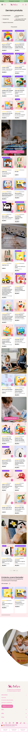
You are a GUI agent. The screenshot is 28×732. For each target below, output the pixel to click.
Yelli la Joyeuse (6, 484)
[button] (7, 43)
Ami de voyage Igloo (20, 461)
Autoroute (17, 113)
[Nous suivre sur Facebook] (2, 723)
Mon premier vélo (6, 438)
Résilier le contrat (7, 706)
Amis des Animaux (19, 90)
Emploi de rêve (18, 438)
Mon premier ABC (19, 507)
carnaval (17, 560)
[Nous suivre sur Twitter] (6, 723)
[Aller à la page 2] (16, 570)
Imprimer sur (5, 265)
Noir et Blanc (5, 216)
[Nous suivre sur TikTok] (21, 723)
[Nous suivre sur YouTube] (17, 723)
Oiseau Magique (19, 314)
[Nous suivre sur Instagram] (10, 723)
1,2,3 (16, 265)
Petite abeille (18, 67)
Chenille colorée (19, 339)
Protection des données (7, 700)
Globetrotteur (18, 389)
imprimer (3, 697)
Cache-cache (5, 67)
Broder (17, 171)
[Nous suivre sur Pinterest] (13, 723)
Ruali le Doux (18, 484)
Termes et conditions (6, 702)
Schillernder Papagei (7, 90)
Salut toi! (4, 171)
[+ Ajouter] (12, 40)
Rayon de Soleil (6, 45)
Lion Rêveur (18, 216)
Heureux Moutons (19, 45)
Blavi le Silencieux (6, 461)
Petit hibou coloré (6, 193)
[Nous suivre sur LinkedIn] (24, 723)
